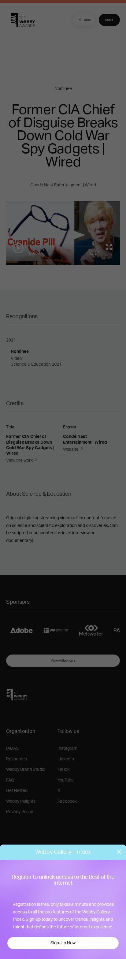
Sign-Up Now (63, 943)
